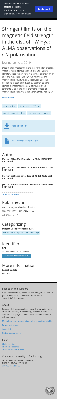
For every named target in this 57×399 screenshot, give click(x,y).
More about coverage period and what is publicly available (27, 321)
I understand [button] (44, 9)
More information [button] (24, 14)
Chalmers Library (9, 344)
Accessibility (7, 329)
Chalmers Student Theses (13, 349)
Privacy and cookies (10, 325)
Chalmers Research (10, 346)
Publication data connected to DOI (16, 256)
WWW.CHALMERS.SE (11, 365)
